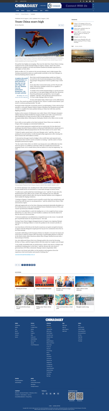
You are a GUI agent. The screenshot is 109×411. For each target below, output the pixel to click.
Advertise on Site (33, 393)
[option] (82, 56)
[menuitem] (43, 5)
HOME (17, 10)
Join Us (29, 395)
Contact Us (17, 395)
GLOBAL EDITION (23, 1)
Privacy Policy (29, 396)
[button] (90, 61)
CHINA (16, 1)
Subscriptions (24, 395)
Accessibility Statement (20, 396)
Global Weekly (25, 14)
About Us (17, 393)
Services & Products (24, 393)
